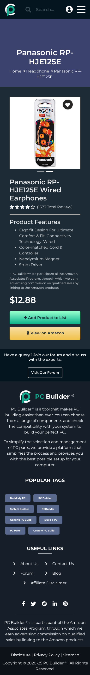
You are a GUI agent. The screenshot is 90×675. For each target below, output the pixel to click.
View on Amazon (47, 333)
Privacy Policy (47, 655)
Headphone (37, 71)
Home (15, 71)
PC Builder (53, 663)
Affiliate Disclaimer (48, 583)
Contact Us (62, 563)
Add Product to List (46, 317)
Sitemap (71, 655)
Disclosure (21, 655)
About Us (28, 563)
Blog (56, 573)
